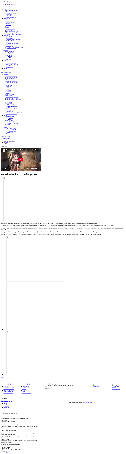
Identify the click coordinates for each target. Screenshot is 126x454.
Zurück (2, 377)
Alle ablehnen (12, 418)
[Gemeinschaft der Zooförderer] (98, 386)
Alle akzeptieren (4, 418)
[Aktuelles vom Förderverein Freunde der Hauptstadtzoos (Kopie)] (10, 4)
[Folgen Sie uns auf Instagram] (8, 398)
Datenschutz (9, 452)
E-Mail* (47, 384)
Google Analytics (6, 447)
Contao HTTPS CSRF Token (9, 421)
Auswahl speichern (5, 451)
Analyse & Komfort (6, 442)
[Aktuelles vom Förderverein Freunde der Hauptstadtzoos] (10, 1)
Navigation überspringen (6, 6)
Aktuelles (6, 142)
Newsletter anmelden (5, 138)
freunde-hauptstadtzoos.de (10, 141)
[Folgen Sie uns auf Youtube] (9, 398)
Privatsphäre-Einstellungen (22, 418)
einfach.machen (88, 402)
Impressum (3, 452)
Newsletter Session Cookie (8, 434)
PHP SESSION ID (6, 428)
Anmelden (48, 388)
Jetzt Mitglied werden (5, 136)
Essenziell (4, 420)
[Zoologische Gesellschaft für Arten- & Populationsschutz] (117, 389)
